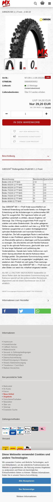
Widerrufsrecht (9, 350)
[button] (6, 114)
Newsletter (7, 402)
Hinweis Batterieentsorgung (14, 363)
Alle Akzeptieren (26, 481)
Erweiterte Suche (10, 410)
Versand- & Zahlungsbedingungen (17, 352)
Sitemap (6, 407)
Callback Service (10, 347)
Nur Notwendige (26, 489)
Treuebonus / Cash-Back (13, 365)
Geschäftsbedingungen (12, 355)
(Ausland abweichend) (32, 88)
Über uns (7, 404)
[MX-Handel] (5, 3)
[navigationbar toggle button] (49, 3)
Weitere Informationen (26, 496)
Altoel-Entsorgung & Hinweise (15, 360)
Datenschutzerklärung (28, 475)
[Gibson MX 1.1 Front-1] (26, 37)
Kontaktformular (9, 344)
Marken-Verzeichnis (11, 368)
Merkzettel (7, 386)
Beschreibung (8, 156)
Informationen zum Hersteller (15, 300)
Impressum (8, 342)
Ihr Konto (7, 389)
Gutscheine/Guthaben (12, 399)
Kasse (6, 391)
